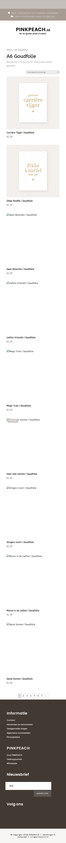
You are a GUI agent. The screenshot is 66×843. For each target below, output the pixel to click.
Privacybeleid (13, 737)
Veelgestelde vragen (17, 728)
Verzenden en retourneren (20, 724)
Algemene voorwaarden (18, 733)
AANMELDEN (42, 793)
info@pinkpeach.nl (39, 837)
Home (9, 50)
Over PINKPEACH (14, 755)
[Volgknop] (9, 814)
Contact (11, 720)
